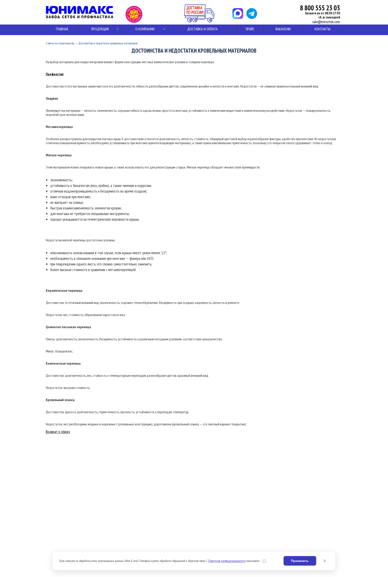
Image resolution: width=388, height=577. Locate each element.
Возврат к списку (58, 431)
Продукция (100, 29)
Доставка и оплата (202, 29)
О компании (144, 29)
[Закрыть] (325, 561)
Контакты (322, 29)
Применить (300, 561)
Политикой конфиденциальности (226, 561)
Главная (62, 29)
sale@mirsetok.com (326, 22)
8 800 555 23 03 (320, 7)
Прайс (250, 29)
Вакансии (283, 29)
